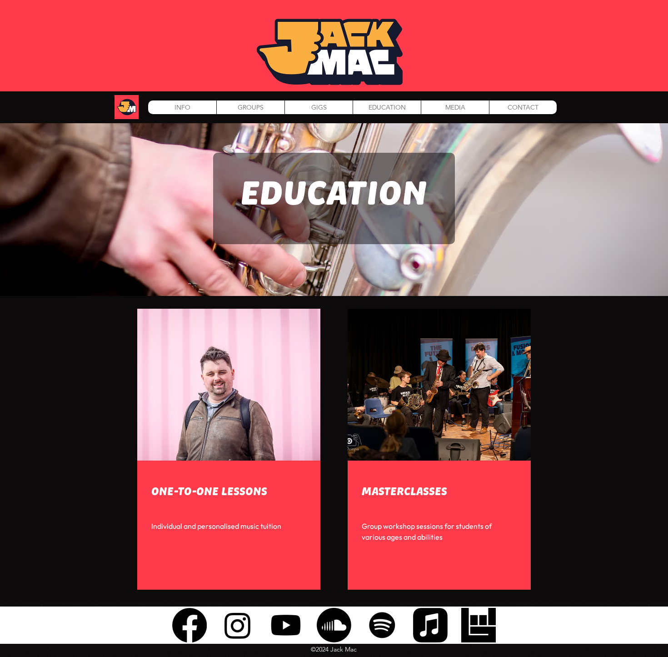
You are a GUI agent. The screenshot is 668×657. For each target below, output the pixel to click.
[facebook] (189, 625)
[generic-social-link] (478, 625)
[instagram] (237, 625)
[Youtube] (286, 625)
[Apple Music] (430, 625)
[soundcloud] (334, 625)
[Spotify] (382, 625)
